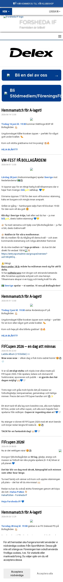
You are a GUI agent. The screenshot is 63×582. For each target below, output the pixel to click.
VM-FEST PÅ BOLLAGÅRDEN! (23, 160)
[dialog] (31, 558)
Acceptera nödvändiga (16, 573)
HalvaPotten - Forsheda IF (14, 495)
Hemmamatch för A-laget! (21, 110)
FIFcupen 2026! (12, 442)
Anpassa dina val (13, 564)
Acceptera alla (45, 573)
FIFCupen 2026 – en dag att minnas (28, 346)
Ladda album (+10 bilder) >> (15, 354)
